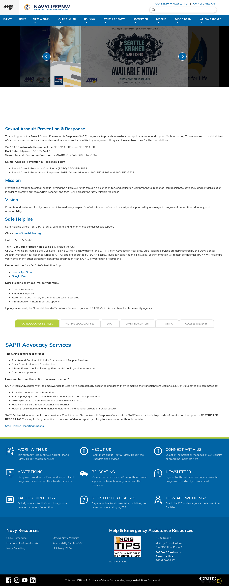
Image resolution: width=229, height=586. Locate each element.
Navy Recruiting (15, 548)
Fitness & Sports (114, 19)
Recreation (140, 19)
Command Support (138, 323)
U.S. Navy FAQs (62, 548)
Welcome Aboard (210, 19)
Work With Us (32, 449)
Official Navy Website (66, 538)
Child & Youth (67, 19)
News (22, 19)
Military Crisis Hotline (169, 543)
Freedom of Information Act (23, 543)
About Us (101, 449)
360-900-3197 (165, 560)
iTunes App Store (22, 272)
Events (7, 19)
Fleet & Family (41, 19)
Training (167, 323)
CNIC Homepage (16, 538)
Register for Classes (113, 498)
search (153, 10)
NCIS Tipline (163, 538)
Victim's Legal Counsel (79, 323)
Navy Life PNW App (204, 3)
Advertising (30, 471)
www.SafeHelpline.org (27, 233)
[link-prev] (46, 56)
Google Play (19, 276)
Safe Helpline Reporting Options (24, 426)
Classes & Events (196, 323)
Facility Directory (37, 498)
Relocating (103, 471)
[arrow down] (9, 7)
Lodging (161, 19)
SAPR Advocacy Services (37, 323)
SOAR (110, 323)
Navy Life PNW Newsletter (171, 3)
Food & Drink (183, 19)
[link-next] (182, 56)
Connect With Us (183, 449)
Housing (89, 19)
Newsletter (178, 471)
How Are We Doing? (186, 498)
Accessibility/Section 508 (68, 543)
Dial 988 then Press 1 (169, 547)
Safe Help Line (118, 561)
